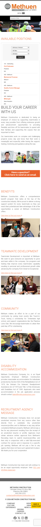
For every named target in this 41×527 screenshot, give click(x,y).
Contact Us (20, 513)
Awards (30, 505)
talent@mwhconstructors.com (24, 394)
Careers (20, 511)
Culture (11, 505)
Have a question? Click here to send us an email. (20, 173)
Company (11, 503)
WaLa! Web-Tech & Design (22, 521)
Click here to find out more (11, 216)
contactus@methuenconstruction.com (20, 495)
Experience (11, 507)
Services (30, 503)
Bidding (20, 509)
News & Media (30, 507)
